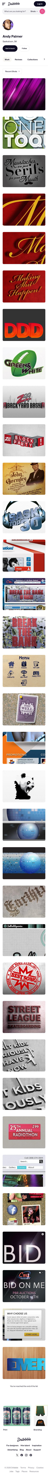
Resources (34, 1471)
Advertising (12, 1450)
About (28, 1450)
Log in (40, 4)
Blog (22, 1450)
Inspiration (37, 1445)
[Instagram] (26, 1455)
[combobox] (15, 11)
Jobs (11, 1471)
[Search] (42, 11)
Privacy (31, 1467)
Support (37, 1450)
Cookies (39, 1467)
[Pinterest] (31, 1455)
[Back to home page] (14, 3)
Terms (23, 1467)
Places (24, 1471)
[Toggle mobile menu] (3, 4)
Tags (17, 1471)
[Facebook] (22, 1455)
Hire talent (25, 1445)
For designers (12, 1445)
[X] (17, 1455)
